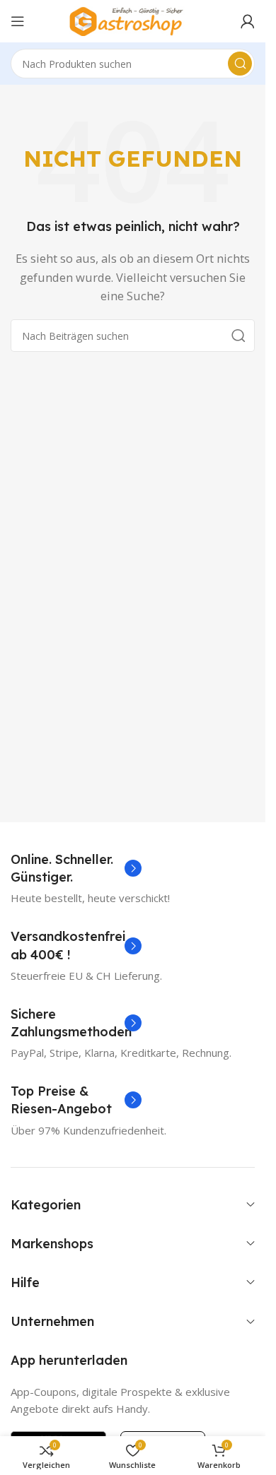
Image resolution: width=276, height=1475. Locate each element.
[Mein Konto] (248, 21)
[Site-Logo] (133, 20)
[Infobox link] (76, 868)
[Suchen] (240, 64)
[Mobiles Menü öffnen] (18, 21)
